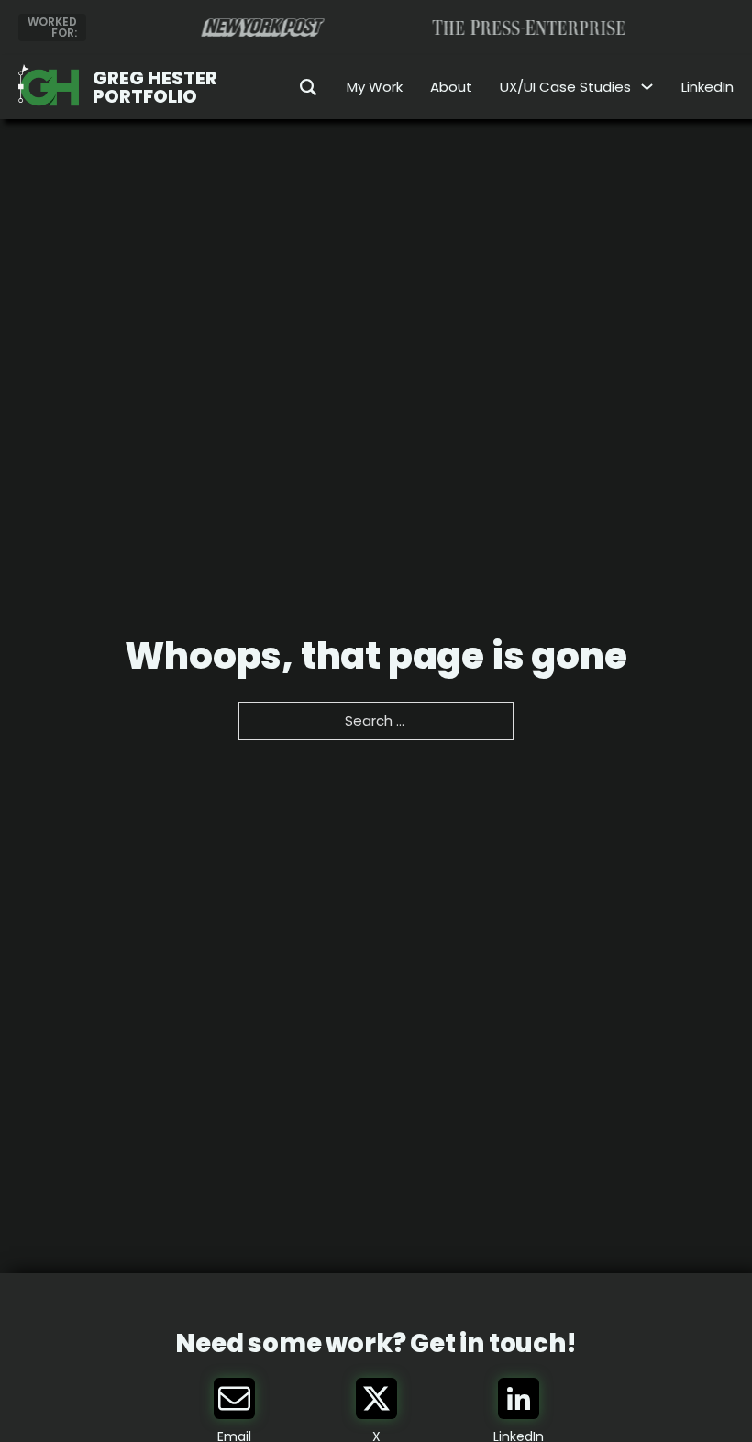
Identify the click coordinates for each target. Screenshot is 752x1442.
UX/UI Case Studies (565, 86)
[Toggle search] (296, 87)
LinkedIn (707, 86)
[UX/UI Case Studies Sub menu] (647, 87)
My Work (375, 86)
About (451, 86)
